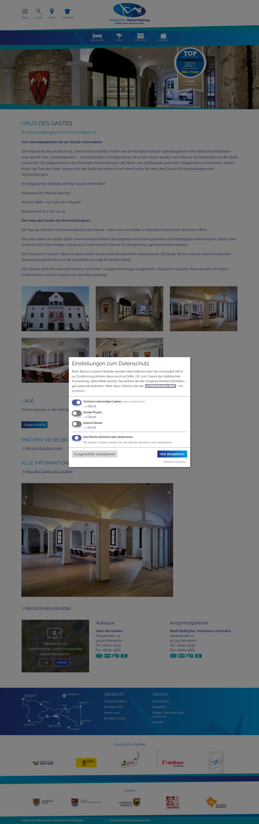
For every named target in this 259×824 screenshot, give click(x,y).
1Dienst (89, 406)
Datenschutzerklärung (160, 386)
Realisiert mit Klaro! (175, 461)
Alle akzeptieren (172, 454)
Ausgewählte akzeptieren (94, 454)
